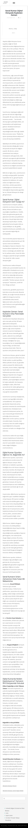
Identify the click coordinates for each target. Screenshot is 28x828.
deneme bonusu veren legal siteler (13, 791)
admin (13, 32)
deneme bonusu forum (9, 786)
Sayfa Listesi (9, 815)
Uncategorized (11, 17)
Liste (7, 813)
